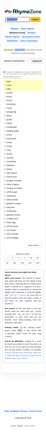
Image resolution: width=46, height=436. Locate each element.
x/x (37, 258)
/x (12, 258)
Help (6, 411)
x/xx (22, 263)
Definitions (12, 40)
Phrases (31, 32)
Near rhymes (27, 28)
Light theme (17, 426)
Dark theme (30, 426)
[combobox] (16, 60)
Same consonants (29, 40)
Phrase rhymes (12, 36)
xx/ (7, 263)
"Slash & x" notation (17, 295)
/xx (31, 258)
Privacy (23, 411)
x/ (18, 258)
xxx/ (37, 263)
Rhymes (15, 28)
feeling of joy (10, 352)
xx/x (30, 263)
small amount (24, 352)
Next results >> (34, 245)
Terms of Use (35, 411)
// (24, 258)
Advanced (37, 61)
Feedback (14, 411)
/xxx (14, 263)
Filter (20, 330)
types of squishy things (25, 355)
